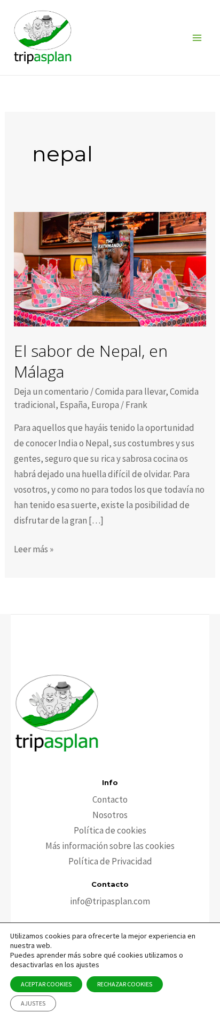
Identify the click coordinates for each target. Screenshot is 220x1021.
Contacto (110, 799)
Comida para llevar (130, 391)
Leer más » (33, 550)
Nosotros (110, 815)
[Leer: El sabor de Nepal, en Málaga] (110, 268)
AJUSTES (33, 1003)
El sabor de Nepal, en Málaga (91, 361)
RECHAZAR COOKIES (124, 984)
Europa (105, 405)
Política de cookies (110, 830)
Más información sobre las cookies (110, 846)
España (73, 405)
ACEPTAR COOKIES (46, 984)
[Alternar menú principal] (197, 38)
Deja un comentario (51, 391)
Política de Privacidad (110, 861)
